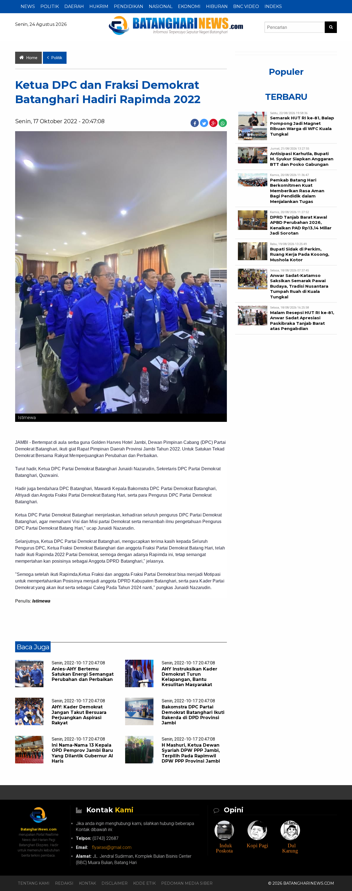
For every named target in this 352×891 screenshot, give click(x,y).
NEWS (28, 6)
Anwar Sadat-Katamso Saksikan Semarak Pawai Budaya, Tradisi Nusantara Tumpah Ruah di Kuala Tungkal (299, 286)
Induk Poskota (224, 848)
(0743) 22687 (97, 838)
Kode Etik (144, 883)
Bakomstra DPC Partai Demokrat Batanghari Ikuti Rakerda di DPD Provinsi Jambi (193, 714)
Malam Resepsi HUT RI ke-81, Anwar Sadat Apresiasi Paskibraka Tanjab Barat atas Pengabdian (302, 320)
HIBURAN (217, 6)
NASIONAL (160, 6)
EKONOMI (189, 6)
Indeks (273, 6)
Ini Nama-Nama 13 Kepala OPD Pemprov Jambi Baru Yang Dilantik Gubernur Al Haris (82, 753)
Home (31, 58)
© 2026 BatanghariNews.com (301, 883)
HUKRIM (98, 6)
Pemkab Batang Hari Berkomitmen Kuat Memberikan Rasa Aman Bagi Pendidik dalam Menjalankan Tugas (297, 190)
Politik (56, 58)
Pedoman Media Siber (187, 883)
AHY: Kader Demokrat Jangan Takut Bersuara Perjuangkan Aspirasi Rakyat (79, 714)
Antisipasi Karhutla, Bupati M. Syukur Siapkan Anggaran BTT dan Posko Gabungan (301, 159)
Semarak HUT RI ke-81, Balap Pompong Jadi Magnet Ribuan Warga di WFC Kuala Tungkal (302, 126)
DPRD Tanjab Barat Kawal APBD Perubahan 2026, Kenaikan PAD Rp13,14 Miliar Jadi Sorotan (301, 225)
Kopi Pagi (257, 845)
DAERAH (74, 6)
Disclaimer (114, 883)
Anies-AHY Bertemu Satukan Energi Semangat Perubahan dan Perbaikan (83, 674)
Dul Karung (290, 848)
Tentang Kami (34, 883)
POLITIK (49, 6)
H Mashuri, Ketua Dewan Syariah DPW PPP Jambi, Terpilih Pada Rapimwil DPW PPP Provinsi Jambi (191, 753)
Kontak (87, 883)
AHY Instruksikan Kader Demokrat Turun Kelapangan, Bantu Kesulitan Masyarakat (189, 677)
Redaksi (64, 883)
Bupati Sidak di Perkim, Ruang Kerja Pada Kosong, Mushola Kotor (299, 254)
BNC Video (246, 6)
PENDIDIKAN (128, 6)
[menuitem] (28, 6)
